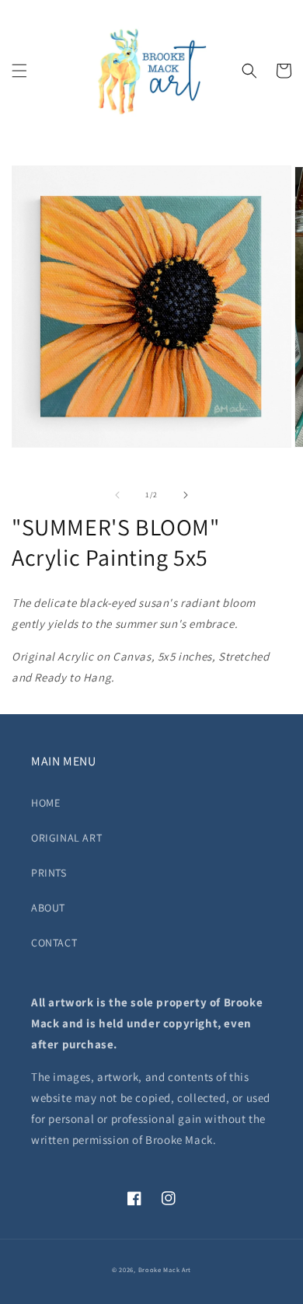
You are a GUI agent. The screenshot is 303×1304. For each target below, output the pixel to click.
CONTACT (54, 943)
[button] (19, 71)
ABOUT (48, 908)
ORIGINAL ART (66, 838)
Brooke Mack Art (165, 1269)
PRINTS (49, 873)
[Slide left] (117, 495)
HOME (45, 803)
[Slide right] (186, 495)
